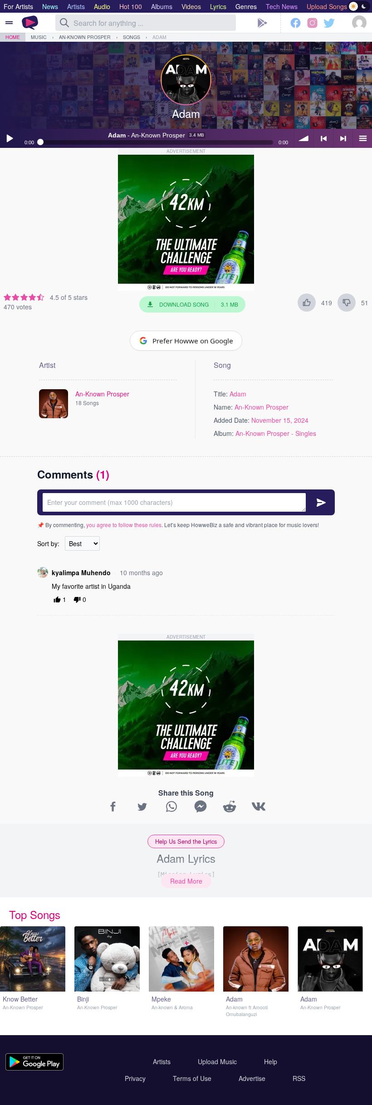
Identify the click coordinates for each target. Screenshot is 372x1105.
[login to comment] (186, 502)
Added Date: (232, 420)
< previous (323, 138)
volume (303, 138)
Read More (186, 880)
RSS (299, 1078)
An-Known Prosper (85, 37)
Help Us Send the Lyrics (186, 841)
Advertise (252, 1078)
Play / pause (9, 138)
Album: (224, 433)
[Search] (64, 23)
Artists (162, 1061)
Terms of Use (192, 1078)
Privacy (135, 1078)
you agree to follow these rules (124, 524)
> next (342, 138)
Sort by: (48, 543)
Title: (221, 393)
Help (270, 1061)
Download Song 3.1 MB (198, 304)
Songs (131, 37)
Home (12, 37)
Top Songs (34, 914)
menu (362, 138)
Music (39, 37)
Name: (223, 406)
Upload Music (217, 1061)
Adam (159, 37)
